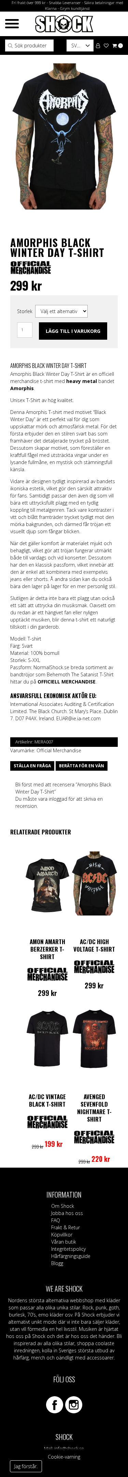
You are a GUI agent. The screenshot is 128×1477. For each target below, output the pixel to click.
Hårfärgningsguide (70, 1256)
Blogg (57, 1263)
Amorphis (22, 388)
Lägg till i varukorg (73, 331)
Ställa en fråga (32, 766)
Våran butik (63, 1241)
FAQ (55, 1220)
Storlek (24, 311)
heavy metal (81, 381)
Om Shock (62, 1206)
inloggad (58, 799)
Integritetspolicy (68, 1249)
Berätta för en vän (81, 766)
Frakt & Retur (65, 1227)
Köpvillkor (61, 1234)
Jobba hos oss (67, 1213)
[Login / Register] (98, 45)
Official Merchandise (59, 750)
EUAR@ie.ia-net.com (78, 718)
